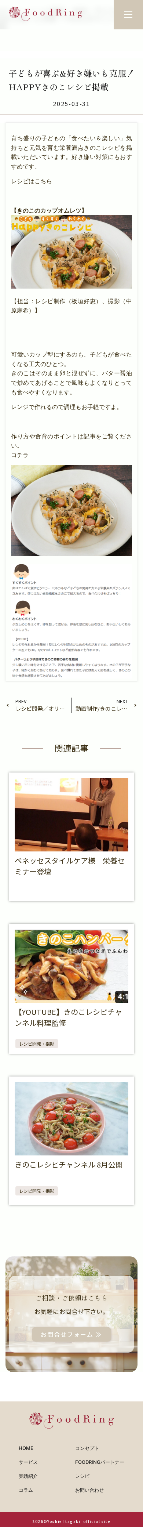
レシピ (82, 1476)
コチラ (20, 455)
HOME (26, 1448)
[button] (128, 14)
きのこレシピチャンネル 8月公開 (69, 1164)
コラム (26, 1490)
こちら (43, 181)
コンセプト (87, 1448)
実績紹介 (28, 1476)
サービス (28, 1462)
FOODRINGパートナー (99, 1462)
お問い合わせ (89, 1490)
